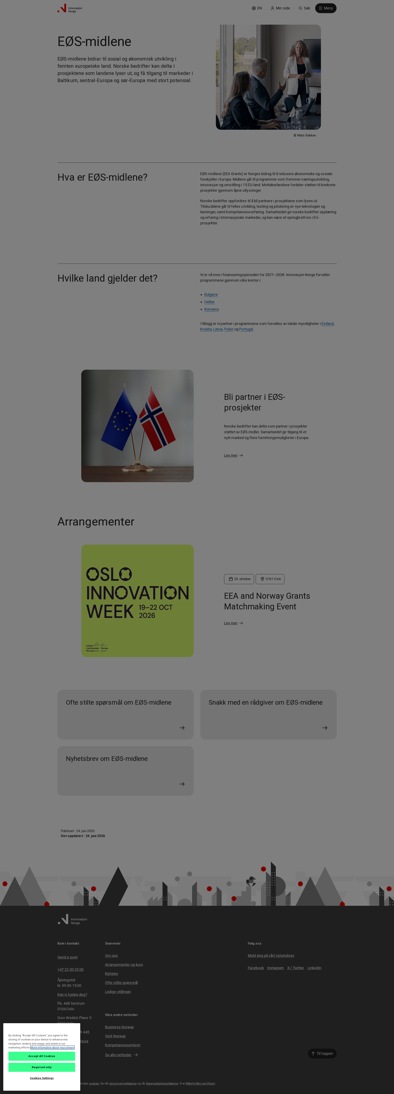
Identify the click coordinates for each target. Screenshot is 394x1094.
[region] (41, 1057)
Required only (42, 1067)
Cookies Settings (42, 1078)
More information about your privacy (52, 1047)
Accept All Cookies (41, 1056)
